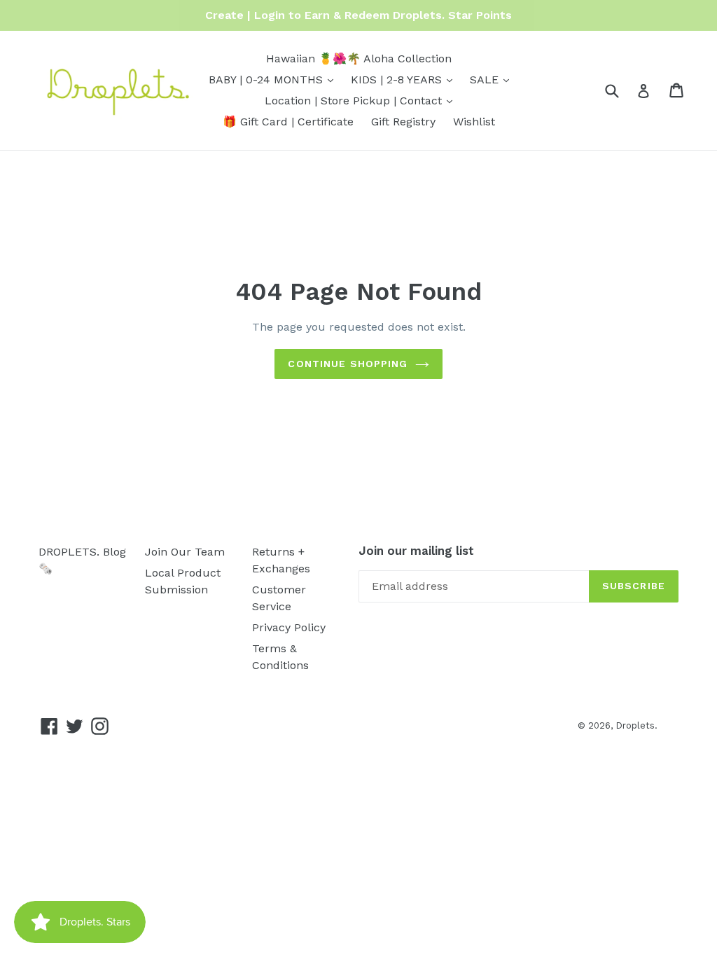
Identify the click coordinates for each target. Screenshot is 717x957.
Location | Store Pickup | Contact (362, 100)
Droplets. (636, 725)
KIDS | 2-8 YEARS (405, 79)
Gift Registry (403, 121)
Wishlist (474, 121)
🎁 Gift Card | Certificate (288, 121)
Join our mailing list (416, 551)
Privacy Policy (289, 627)
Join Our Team (185, 551)
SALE (493, 79)
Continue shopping (348, 363)
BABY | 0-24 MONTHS (274, 79)
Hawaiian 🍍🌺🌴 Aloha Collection (359, 58)
